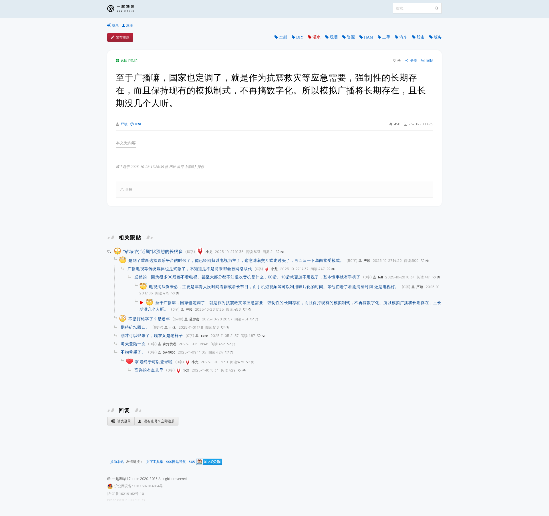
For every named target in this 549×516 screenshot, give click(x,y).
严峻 (124, 124)
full (380, 277)
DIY (299, 37)
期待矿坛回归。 (135, 327)
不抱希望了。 (133, 352)
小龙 (209, 252)
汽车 (403, 37)
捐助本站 (117, 461)
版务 (438, 37)
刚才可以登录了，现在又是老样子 (152, 335)
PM (138, 124)
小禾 (172, 327)
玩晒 (334, 37)
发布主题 (123, 37)
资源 (351, 37)
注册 (129, 25)
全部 (283, 37)
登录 (115, 25)
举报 (128, 189)
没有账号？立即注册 (159, 421)
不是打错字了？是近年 (149, 319)
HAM (368, 37)
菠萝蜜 (194, 319)
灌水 (317, 37)
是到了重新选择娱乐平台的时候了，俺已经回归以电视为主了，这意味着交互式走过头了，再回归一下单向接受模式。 (236, 260)
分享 (413, 60)
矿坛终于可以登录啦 (154, 361)
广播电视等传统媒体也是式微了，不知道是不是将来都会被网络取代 (190, 268)
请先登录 (123, 421)
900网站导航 (176, 462)
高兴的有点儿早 (149, 370)
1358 (204, 336)
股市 (421, 37)
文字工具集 (154, 462)
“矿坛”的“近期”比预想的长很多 (153, 251)
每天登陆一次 (133, 343)
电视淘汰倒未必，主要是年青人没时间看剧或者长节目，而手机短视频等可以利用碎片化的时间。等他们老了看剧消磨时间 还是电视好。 (274, 286)
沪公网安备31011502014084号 (138, 486)
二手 (386, 37)
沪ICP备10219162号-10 (125, 493)
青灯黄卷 (169, 344)
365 (192, 462)
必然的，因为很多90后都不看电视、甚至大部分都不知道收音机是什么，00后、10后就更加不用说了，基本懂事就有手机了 (247, 277)
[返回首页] (125, 9)
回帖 (429, 60)
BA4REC (169, 352)
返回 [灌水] (129, 60)
